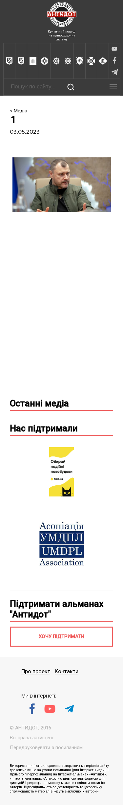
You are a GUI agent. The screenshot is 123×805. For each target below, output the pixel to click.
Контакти (66, 671)
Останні (39, 403)
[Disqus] (61, 308)
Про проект (35, 671)
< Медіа (18, 111)
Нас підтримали (44, 428)
